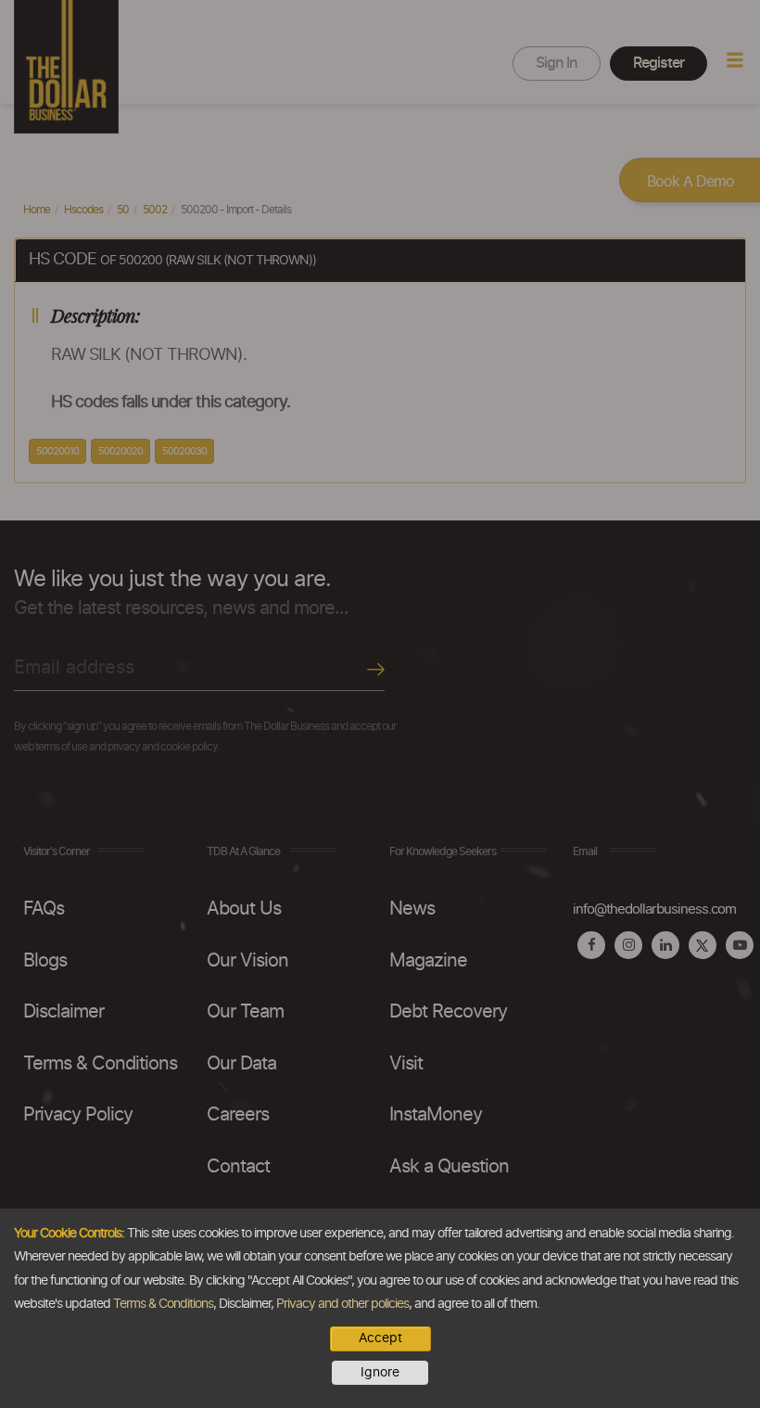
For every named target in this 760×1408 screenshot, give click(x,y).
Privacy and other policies (342, 1304)
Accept (380, 1338)
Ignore (380, 1372)
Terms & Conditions (163, 1304)
